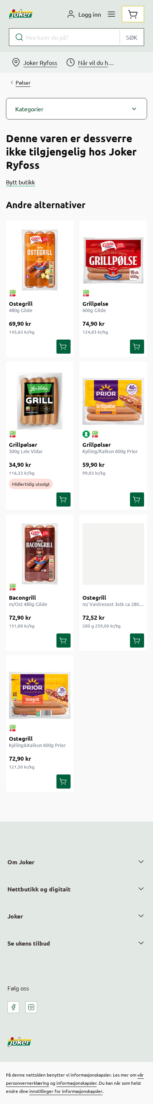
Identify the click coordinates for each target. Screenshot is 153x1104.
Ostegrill (21, 303)
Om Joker (21, 862)
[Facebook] (13, 1007)
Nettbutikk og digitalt (39, 889)
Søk (131, 37)
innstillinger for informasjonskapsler (65, 1091)
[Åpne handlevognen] (133, 14)
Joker (15, 916)
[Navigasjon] (111, 14)
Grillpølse (95, 303)
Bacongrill (22, 597)
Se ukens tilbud (28, 943)
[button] (76, 108)
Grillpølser (23, 444)
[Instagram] (31, 1007)
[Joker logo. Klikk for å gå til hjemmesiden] (21, 14)
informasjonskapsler (76, 1083)
